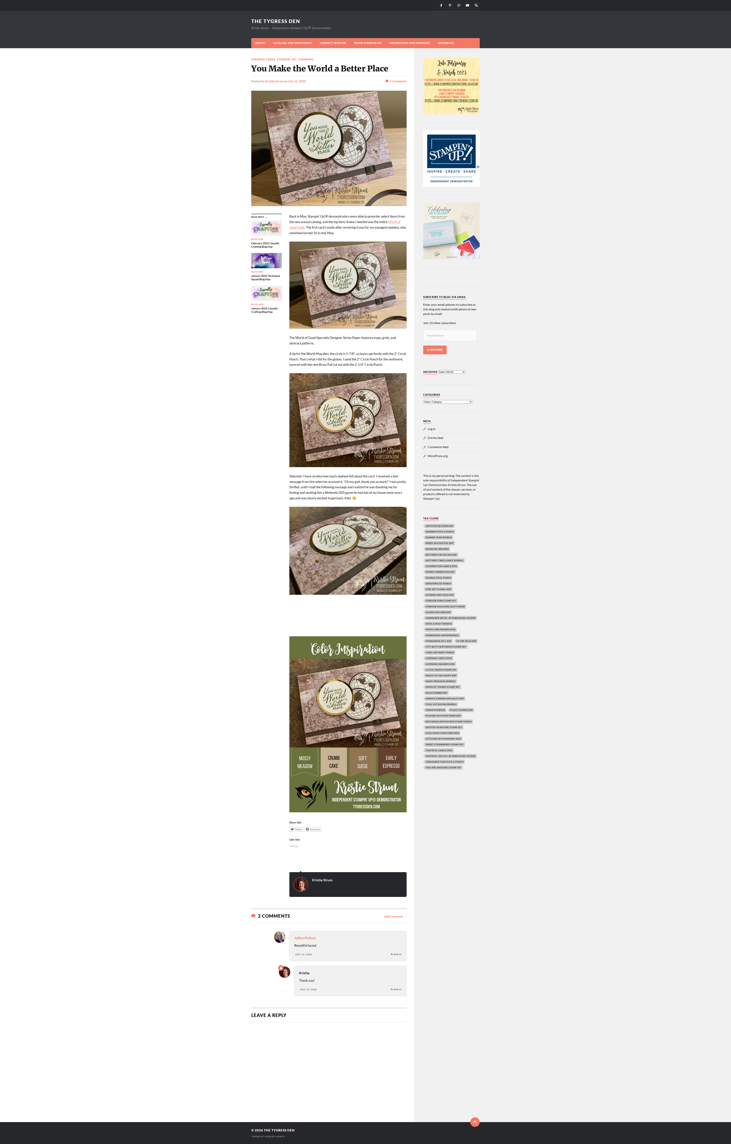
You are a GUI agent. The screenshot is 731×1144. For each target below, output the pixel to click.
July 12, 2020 (297, 81)
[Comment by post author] (281, 968)
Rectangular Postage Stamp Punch (449, 721)
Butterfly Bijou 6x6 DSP (441, 554)
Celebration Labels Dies (441, 566)
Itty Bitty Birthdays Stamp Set (446, 646)
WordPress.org (438, 456)
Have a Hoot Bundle (439, 623)
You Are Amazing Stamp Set (443, 767)
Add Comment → (395, 916)
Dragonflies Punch (438, 583)
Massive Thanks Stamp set (443, 687)
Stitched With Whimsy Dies (443, 738)
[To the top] (475, 1122)
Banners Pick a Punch (440, 531)
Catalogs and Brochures (292, 43)
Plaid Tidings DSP (461, 710)
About (260, 43)
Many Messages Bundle (441, 681)
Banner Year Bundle (439, 537)
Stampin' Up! (287, 59)
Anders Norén (275, 1136)
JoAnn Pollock (305, 938)
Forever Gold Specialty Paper (445, 606)
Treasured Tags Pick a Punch (445, 762)
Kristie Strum (274, 81)
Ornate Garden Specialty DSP (445, 698)
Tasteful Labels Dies (439, 750)
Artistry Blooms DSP (439, 526)
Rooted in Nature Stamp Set (444, 727)
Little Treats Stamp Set (441, 669)
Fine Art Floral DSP (438, 589)
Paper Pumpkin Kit (368, 43)
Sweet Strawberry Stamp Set (445, 744)
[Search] (476, 5)
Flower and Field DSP (440, 595)
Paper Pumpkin (435, 710)
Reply (398, 954)
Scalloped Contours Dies (442, 733)
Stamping (306, 59)
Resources (446, 43)
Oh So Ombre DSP (436, 693)
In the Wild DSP (466, 641)
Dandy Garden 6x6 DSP (440, 572)
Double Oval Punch (438, 577)
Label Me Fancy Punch (440, 652)
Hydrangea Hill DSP (439, 641)
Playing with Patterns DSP (443, 715)
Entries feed (435, 438)
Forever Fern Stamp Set (441, 600)
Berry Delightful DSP (440, 543)
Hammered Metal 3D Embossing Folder (451, 618)
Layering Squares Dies (440, 664)
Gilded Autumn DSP (438, 612)
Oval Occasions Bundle (441, 704)
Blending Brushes (437, 549)
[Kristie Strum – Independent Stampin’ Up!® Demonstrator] (441, 5)
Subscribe (435, 349)
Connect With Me (333, 43)
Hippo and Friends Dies (441, 629)
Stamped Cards (263, 59)
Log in (432, 429)
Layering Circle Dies (439, 658)
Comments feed (438, 447)
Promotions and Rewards (410, 43)
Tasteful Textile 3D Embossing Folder (451, 756)
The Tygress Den (275, 21)
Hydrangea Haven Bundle (442, 635)
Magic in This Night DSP (441, 675)
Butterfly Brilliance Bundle (444, 560)
